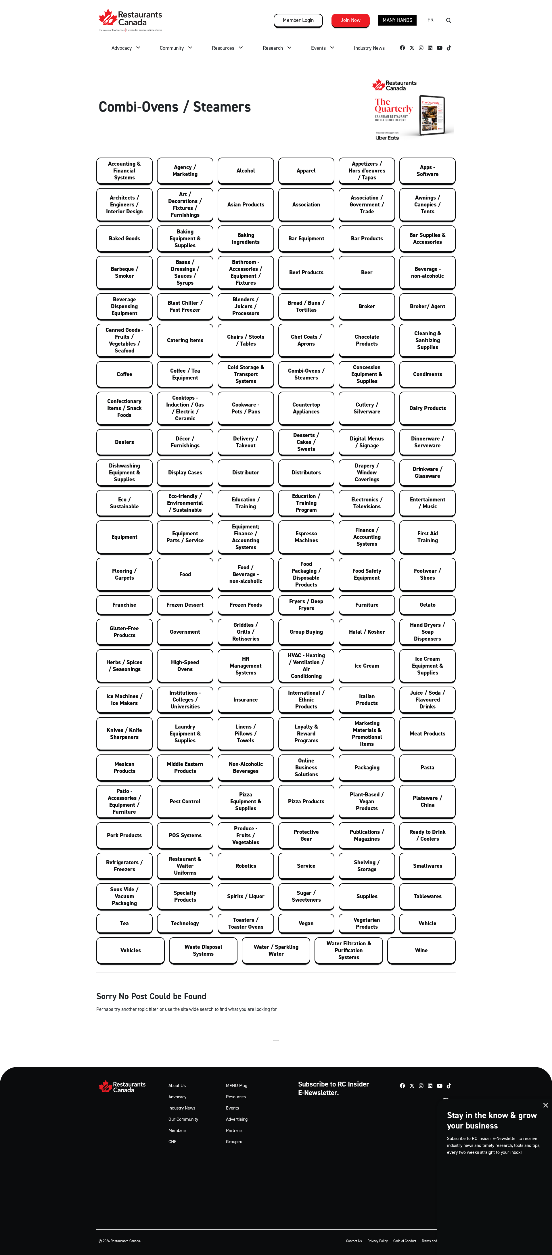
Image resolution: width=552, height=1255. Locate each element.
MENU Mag (236, 1085)
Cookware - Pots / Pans (245, 408)
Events (318, 48)
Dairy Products (427, 408)
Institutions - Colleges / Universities (185, 699)
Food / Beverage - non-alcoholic (245, 574)
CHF (172, 1142)
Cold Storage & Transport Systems (245, 374)
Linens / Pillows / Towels (246, 733)
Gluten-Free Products (124, 631)
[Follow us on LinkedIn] (430, 48)
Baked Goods (124, 238)
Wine (421, 950)
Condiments (427, 374)
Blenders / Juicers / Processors (245, 306)
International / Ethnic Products (306, 699)
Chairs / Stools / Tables (245, 340)
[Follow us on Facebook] (402, 48)
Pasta (427, 767)
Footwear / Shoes (427, 574)
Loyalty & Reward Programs (306, 733)
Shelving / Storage (367, 866)
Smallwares (427, 865)
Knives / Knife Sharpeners (124, 733)
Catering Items (185, 340)
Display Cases (185, 472)
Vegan (306, 923)
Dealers (124, 442)
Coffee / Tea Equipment (185, 374)
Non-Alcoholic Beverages (246, 767)
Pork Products (124, 835)
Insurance (245, 699)
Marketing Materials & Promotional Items (367, 733)
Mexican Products (124, 767)
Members (177, 1130)
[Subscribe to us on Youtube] (440, 48)
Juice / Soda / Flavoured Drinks (427, 699)
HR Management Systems (246, 665)
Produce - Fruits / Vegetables (245, 835)
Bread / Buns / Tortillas (306, 306)
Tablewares (428, 896)
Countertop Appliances (306, 408)
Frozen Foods (246, 604)
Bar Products (367, 238)
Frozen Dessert (185, 604)
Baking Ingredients (246, 238)
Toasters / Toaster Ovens (245, 923)
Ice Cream (366, 665)
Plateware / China (427, 801)
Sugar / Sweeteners (306, 896)
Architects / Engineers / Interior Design (124, 204)
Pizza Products (306, 801)
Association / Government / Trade (367, 204)
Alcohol (246, 170)
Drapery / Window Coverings (367, 472)
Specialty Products (185, 896)
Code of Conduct (404, 1241)
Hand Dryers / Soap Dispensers (427, 631)
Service (306, 865)
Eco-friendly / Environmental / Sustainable (185, 503)
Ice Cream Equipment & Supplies (427, 665)
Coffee (124, 374)
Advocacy (122, 48)
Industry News (369, 48)
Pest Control (185, 801)
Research (273, 48)
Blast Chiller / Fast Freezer (185, 306)
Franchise (124, 604)
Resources (223, 48)
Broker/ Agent (427, 306)
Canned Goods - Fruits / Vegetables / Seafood (124, 340)
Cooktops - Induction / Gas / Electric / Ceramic (185, 408)
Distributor (245, 472)
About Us (177, 1085)
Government (185, 631)
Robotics (245, 865)
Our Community (183, 1119)
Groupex (234, 1142)
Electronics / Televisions (367, 503)
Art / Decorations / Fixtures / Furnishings (185, 204)
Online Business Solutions (306, 767)
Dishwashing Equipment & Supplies (124, 472)
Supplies (366, 896)
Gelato (428, 604)
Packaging (366, 767)
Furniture (367, 604)
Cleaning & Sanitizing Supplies (427, 340)
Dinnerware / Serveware (427, 442)
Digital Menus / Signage (367, 442)
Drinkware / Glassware (427, 472)
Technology (185, 923)
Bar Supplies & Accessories (427, 238)
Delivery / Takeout (245, 442)
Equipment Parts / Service (185, 537)
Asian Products (245, 204)
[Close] (545, 1105)
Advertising (237, 1119)
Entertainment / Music (427, 503)
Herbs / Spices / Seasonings (124, 665)
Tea (124, 923)
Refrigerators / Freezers (124, 866)
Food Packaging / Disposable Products (306, 574)
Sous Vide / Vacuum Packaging (124, 896)
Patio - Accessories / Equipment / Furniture (124, 801)
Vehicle (427, 923)
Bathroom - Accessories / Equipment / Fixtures (245, 272)
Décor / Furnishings (185, 442)
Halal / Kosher (367, 631)
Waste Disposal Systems (203, 950)
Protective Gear (306, 835)
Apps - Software (428, 170)
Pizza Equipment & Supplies (245, 801)
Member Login (298, 20)
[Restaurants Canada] (130, 20)
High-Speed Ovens (185, 665)
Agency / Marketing (185, 170)
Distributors (306, 472)
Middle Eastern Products (185, 767)
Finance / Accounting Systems (367, 536)
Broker (367, 306)
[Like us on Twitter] (412, 48)
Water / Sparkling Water (276, 950)
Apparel (306, 170)
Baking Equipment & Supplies (185, 238)
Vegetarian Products (367, 923)
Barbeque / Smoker (124, 272)
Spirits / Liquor (245, 896)
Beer (367, 272)
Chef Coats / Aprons (306, 340)
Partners (234, 1130)
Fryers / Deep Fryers (306, 604)
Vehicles (130, 950)
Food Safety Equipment (366, 574)
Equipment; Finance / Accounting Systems (245, 537)
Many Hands (397, 20)
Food (185, 574)
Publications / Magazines (367, 835)
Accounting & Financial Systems (124, 170)
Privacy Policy (377, 1241)
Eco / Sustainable (124, 503)
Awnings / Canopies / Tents (427, 204)
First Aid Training (427, 537)
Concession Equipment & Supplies (366, 374)
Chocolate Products (367, 340)
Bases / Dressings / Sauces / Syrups (185, 272)
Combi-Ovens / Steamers (306, 374)
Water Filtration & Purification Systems (349, 950)
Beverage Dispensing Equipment (124, 306)
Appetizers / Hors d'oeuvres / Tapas (367, 170)
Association (306, 204)
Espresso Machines (306, 537)
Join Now (351, 20)
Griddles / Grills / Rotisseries (245, 631)
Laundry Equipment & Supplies (185, 733)
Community (172, 48)
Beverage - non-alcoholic (427, 272)
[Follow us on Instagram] (421, 48)
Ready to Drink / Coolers (427, 835)
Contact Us (354, 1241)
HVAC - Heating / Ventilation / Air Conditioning (306, 666)
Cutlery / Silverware (367, 408)
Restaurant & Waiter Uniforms (185, 865)
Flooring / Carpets (124, 574)
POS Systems (185, 835)
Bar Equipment (306, 238)
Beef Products (306, 272)
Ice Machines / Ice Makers (124, 699)
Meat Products (427, 733)
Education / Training (246, 503)
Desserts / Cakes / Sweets (306, 442)
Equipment (124, 537)
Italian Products (367, 699)
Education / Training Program (306, 503)
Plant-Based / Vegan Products (367, 801)
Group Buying (306, 631)
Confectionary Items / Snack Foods (124, 408)
